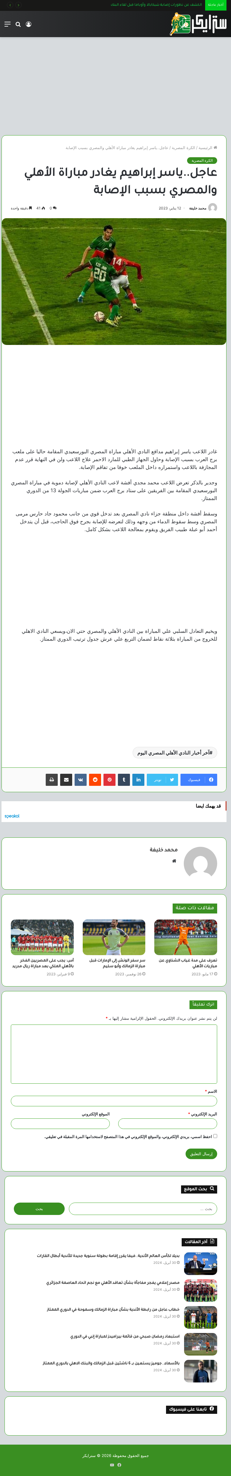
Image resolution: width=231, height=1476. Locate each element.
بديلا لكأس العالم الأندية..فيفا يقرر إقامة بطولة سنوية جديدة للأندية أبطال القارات (108, 1256)
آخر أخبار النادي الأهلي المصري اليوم (173, 753)
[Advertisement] (114, 84)
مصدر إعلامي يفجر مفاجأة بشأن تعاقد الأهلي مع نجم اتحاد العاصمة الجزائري (113, 1283)
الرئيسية (206, 147)
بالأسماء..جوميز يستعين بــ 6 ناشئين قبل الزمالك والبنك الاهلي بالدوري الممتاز (111, 1364)
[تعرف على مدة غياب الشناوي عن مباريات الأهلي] (185, 937)
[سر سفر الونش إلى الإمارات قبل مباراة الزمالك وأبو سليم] (114, 937)
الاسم (211, 1091)
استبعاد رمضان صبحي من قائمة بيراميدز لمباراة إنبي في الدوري (125, 1337)
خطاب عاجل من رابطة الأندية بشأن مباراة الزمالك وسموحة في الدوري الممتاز (113, 1310)
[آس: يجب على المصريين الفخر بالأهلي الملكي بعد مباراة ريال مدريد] (42, 937)
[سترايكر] (197, 24)
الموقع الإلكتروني (96, 1113)
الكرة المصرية (183, 147)
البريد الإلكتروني (202, 1113)
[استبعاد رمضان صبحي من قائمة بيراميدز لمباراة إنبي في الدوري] (200, 1344)
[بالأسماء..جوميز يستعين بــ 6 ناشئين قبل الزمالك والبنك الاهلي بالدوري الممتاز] (200, 1371)
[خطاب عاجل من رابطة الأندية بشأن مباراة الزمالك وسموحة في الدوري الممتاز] (200, 1317)
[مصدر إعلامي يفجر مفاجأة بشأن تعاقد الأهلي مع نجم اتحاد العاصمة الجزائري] (200, 1290)
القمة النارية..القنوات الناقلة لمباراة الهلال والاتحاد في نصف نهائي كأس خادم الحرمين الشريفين (126, 5)
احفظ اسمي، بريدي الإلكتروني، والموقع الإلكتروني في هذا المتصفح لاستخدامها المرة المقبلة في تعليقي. (128, 1136)
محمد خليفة (197, 208)
